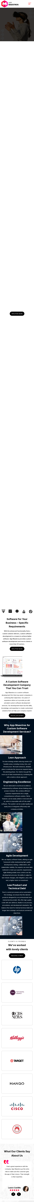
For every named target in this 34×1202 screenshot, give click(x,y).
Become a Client (17, 956)
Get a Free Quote (17, 313)
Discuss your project (17, 715)
